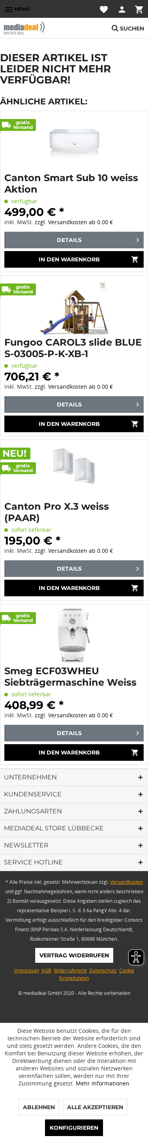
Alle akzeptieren (95, 1107)
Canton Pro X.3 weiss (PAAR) (56, 512)
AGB (46, 970)
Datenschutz (103, 970)
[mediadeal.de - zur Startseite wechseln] (39, 28)
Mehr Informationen (102, 1083)
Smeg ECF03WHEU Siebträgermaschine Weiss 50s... (70, 676)
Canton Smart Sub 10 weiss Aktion (71, 183)
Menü (17, 9)
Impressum (26, 970)
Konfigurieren (74, 1127)
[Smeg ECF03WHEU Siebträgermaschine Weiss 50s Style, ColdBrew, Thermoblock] (74, 636)
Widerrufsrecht (70, 970)
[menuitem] (17, 9)
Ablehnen (39, 1107)
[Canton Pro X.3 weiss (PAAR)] (74, 471)
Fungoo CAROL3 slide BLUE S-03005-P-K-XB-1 (73, 348)
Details (69, 240)
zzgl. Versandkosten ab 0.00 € (74, 222)
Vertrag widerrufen (74, 955)
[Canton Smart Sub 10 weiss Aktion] (74, 142)
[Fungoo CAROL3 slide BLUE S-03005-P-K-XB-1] (74, 307)
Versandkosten (126, 882)
